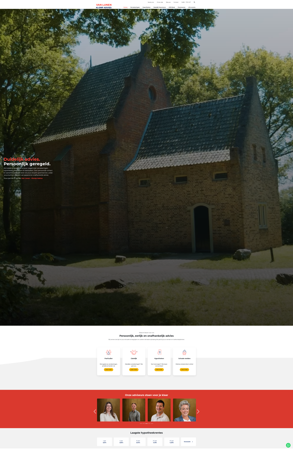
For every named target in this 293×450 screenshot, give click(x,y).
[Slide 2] (144, 423)
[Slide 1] (141, 423)
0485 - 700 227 (186, 2)
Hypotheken (146, 7)
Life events (191, 7)
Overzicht (187, 441)
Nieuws (168, 2)
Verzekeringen (135, 7)
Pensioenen (181, 7)
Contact (176, 2)
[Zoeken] (194, 2)
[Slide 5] (152, 423)
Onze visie (160, 2)
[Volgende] (198, 411)
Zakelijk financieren (159, 7)
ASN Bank (172, 7)
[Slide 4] (149, 423)
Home (125, 7)
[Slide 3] (146, 423)
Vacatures (151, 2)
